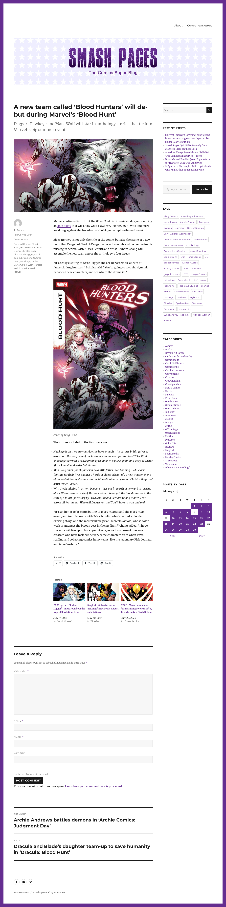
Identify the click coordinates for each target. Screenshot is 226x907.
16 (201, 518)
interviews (169, 280)
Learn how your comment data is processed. (94, 786)
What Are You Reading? (176, 314)
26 (173, 529)
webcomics (185, 309)
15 (194, 518)
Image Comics (198, 274)
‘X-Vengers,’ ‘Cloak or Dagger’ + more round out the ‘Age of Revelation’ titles (69, 609)
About (178, 25)
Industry (169, 412)
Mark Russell (29, 268)
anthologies (170, 222)
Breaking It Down (174, 353)
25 (166, 529)
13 (180, 518)
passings (168, 297)
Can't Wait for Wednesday (177, 233)
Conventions (172, 373)
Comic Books (21, 239)
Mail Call (169, 419)
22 (194, 523)
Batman (179, 228)
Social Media (172, 453)
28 (187, 529)
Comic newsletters (199, 25)
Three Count (171, 460)
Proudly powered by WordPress (48, 892)
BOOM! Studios (195, 228)
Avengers (204, 222)
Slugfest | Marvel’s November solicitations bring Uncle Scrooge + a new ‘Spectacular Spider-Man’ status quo (187, 138)
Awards (169, 346)
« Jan (172, 535)
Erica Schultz (28, 258)
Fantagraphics (171, 268)
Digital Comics (173, 387)
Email (19, 737)
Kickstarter (169, 285)
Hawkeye (25, 261)
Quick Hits (170, 443)
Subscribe (202, 189)
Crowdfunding (173, 380)
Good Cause (171, 401)
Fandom (169, 394)
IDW (185, 274)
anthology (64, 225)
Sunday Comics (173, 457)
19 (173, 523)
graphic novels (172, 274)
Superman (169, 309)
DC (206, 257)
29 (194, 529)
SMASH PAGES (21, 892)
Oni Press (197, 291)
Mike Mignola (181, 291)
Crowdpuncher (173, 384)
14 (187, 518)
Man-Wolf (27, 264)
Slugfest (168, 303)
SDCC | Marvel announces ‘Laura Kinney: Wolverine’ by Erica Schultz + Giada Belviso (136, 609)
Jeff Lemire (200, 280)
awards (168, 228)
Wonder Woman (201, 314)
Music (168, 426)
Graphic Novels (173, 405)
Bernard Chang (22, 244)
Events (168, 391)
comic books (200, 239)
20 (180, 523)
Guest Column (172, 408)
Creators (169, 377)
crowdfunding (198, 251)
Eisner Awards (190, 262)
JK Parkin (19, 230)
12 (173, 518)
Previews (170, 439)
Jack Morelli (184, 280)
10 (208, 512)
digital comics (171, 262)
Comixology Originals (175, 251)
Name (18, 720)
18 (166, 523)
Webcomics (171, 464)
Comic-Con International (177, 239)
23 (201, 523)
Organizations (172, 433)
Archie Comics (187, 222)
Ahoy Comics (171, 216)
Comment (21, 670)
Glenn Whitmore (192, 268)
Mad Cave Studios (188, 285)
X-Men (167, 320)
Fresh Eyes (171, 398)
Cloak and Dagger (23, 254)
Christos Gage (29, 251)
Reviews (169, 446)
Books (168, 349)
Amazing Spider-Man (192, 216)
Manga (169, 422)
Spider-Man (182, 303)
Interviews (171, 415)
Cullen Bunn (171, 257)
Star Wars (197, 303)
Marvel (17, 271)
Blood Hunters (28, 247)
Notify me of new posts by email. (31, 774)
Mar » (202, 535)
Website (19, 753)
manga (205, 285)
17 (208, 518)
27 (180, 529)
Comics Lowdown (173, 245)
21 (187, 523)
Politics (169, 436)
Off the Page (171, 429)
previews (181, 297)
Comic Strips (172, 367)
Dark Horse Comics (191, 257)
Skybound (195, 297)
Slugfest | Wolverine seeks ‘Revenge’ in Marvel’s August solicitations (102, 609)
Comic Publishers (174, 363)
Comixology (192, 245)
